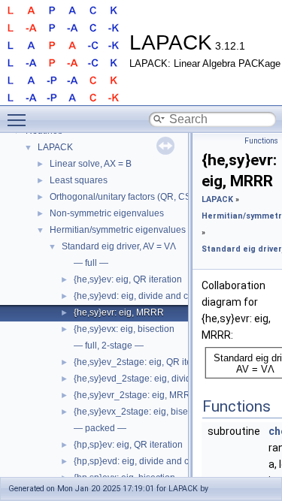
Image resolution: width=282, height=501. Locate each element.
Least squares (79, 180)
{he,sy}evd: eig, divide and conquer (145, 296)
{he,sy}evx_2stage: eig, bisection (141, 411)
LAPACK (55, 147)
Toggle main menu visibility (19, 119)
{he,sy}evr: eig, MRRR (119, 312)
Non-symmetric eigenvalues (107, 213)
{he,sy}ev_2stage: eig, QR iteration (144, 362)
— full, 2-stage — (109, 345)
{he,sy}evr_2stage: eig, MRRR (135, 395)
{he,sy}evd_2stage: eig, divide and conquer (162, 378)
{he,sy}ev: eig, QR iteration (128, 279)
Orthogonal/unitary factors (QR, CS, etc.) (131, 197)
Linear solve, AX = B (91, 163)
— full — (91, 263)
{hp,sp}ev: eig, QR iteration (128, 444)
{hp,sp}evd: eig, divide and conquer (146, 461)
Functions (261, 141)
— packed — (100, 428)
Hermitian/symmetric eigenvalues (118, 230)
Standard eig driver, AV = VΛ (119, 246)
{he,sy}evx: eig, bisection (124, 329)
